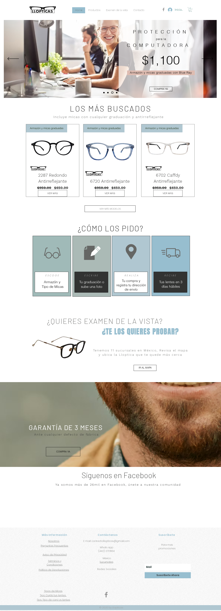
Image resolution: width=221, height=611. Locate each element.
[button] (190, 9)
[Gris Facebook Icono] (163, 9)
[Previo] (13, 59)
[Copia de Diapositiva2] (112, 92)
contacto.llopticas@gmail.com (111, 541)
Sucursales (106, 562)
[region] (52, 266)
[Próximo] (207, 59)
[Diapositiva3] (116, 93)
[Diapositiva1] (104, 92)
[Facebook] (106, 594)
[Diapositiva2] (108, 92)
